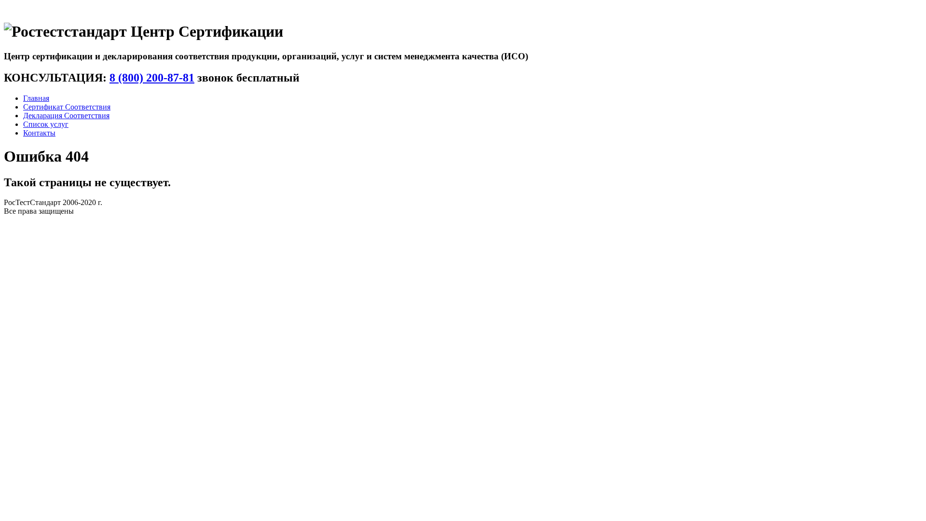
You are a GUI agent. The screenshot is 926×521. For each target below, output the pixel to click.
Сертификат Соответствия (66, 107)
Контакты (39, 133)
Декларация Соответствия (66, 115)
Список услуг (45, 124)
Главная (36, 98)
